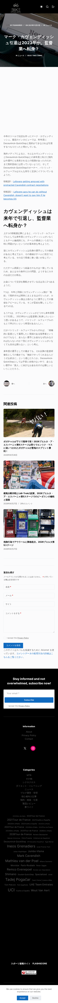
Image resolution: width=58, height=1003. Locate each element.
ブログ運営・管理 (29, 792)
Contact (29, 738)
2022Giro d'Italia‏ (14, 824)
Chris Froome (27, 838)
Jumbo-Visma (36, 851)
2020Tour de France (36, 816)
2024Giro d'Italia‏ (31, 827)
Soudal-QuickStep (26, 874)
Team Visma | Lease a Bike (42, 880)
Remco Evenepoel (19, 869)
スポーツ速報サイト (20, 963)
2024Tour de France (46, 827)
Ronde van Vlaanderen (41, 870)
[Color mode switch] (41, 6)
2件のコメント (26, 503)
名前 (8, 587)
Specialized (41, 874)
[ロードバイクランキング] (29, 972)
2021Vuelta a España (41, 820)
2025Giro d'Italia (12, 831)
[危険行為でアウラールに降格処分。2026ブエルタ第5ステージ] (29, 523)
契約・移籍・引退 (29, 800)
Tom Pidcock (10, 885)
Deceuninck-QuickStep (15, 841)
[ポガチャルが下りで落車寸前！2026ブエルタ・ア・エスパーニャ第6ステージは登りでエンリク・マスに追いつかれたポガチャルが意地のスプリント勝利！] (29, 423)
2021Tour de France (19, 819)
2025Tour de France (29, 831)
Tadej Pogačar (17, 879)
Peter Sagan (41, 865)
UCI (11, 890)
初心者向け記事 (29, 796)
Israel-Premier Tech (43, 847)
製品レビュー (29, 803)
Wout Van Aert (40, 890)
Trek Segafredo (22, 885)
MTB (29, 775)
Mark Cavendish (28, 855)
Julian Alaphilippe (20, 852)
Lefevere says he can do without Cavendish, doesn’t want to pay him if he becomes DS (25, 195)
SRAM (50, 875)
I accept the (18, 638)
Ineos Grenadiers (21, 846)
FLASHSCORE (40, 963)
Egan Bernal (49, 842)
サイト (9, 604)
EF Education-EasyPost (35, 842)
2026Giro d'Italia (45, 831)
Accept (22, 998)
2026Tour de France (20, 834)
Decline (35, 998)
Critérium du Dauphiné (41, 838)
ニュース (48, 25)
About (29, 731)
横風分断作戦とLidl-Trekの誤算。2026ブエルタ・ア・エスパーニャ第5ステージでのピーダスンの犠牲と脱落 (29, 496)
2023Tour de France (14, 827)
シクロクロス (29, 782)
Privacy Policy (23, 638)
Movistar (15, 865)
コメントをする (13, 613)
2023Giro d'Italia (44, 824)
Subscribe (29, 700)
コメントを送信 (13, 645)
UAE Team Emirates (41, 884)
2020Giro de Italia (19, 816)
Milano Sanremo (46, 861)
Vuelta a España (23, 891)
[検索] (47, 7)
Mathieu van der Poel (21, 861)
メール (9, 595)
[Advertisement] (29, 102)
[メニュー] (53, 6)
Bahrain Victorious (14, 838)
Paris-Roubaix (28, 865)
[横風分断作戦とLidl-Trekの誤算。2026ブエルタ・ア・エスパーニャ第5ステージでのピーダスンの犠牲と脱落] (29, 475)
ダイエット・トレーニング (29, 785)
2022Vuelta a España (29, 824)
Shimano (10, 874)
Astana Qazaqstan (40, 834)
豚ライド (29, 807)
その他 (29, 778)
